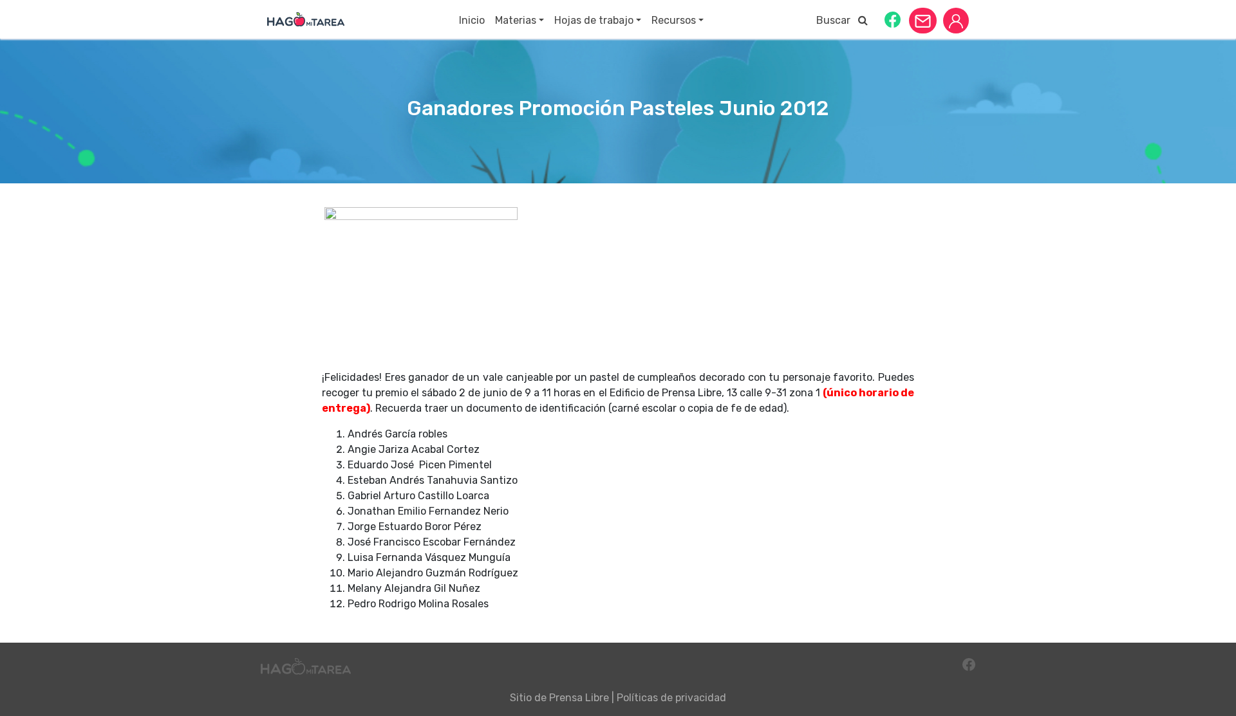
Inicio (472, 20)
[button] (892, 19)
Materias (515, 20)
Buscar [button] (837, 20)
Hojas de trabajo (593, 20)
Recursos (673, 20)
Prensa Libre (579, 698)
